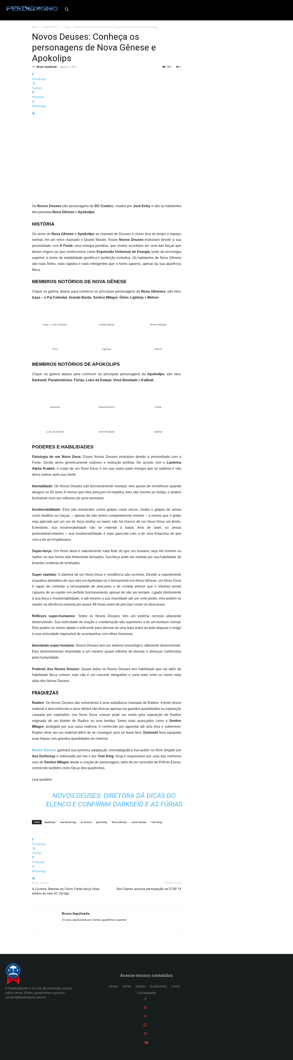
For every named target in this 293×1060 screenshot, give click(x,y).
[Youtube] (146, 1042)
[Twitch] (145, 1025)
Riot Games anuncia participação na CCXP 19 (149, 889)
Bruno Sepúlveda (47, 66)
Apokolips (50, 822)
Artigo (67, 27)
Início (35, 27)
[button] (75, 9)
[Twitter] (145, 1034)
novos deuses (138, 822)
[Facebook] (145, 999)
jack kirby (101, 822)
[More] (106, 113)
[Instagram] (145, 1008)
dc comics (86, 822)
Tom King (156, 822)
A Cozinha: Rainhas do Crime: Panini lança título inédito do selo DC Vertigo (66, 891)
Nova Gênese (119, 822)
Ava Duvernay (68, 822)
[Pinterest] (145, 1016)
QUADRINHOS (50, 27)
